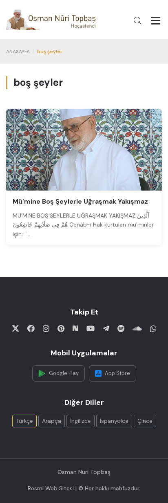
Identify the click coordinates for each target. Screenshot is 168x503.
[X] (15, 328)
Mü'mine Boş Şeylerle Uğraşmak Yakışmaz (80, 201)
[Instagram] (46, 328)
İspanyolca (114, 420)
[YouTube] (90, 328)
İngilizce (80, 420)
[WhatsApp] (153, 328)
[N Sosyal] (75, 328)
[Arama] (137, 20)
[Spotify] (120, 328)
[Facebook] (31, 328)
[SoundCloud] (137, 328)
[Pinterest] (60, 328)
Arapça (51, 420)
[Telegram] (106, 328)
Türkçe (24, 420)
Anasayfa (18, 51)
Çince (145, 420)
